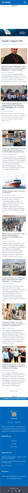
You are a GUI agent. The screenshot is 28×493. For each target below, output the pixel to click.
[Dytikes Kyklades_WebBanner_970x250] (14, 35)
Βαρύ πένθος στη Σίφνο (6, 465)
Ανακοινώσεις (5, 154)
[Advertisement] (14, 17)
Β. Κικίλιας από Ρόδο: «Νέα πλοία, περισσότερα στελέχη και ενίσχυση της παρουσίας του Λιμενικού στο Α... (13, 323)
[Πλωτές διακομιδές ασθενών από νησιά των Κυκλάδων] (14, 180)
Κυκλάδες (3, 72)
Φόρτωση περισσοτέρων (13, 391)
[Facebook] (8, 490)
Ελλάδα (3, 111)
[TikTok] (12, 490)
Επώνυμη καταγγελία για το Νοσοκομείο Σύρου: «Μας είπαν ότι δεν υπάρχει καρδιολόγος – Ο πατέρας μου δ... (13, 279)
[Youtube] (19, 490)
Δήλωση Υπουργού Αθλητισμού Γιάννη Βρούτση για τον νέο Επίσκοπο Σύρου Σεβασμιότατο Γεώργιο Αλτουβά (13, 68)
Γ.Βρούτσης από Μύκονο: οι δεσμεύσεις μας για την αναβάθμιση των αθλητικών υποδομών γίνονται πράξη (13, 366)
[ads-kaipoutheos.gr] (14, 399)
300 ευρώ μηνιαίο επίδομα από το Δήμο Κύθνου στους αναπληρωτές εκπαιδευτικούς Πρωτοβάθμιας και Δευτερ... (13, 236)
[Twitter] (15, 490)
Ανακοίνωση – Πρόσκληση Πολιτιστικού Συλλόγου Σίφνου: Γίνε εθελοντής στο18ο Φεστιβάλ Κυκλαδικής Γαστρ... (14, 150)
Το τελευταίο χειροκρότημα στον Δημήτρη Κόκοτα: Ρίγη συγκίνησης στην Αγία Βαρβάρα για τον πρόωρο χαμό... (12, 106)
